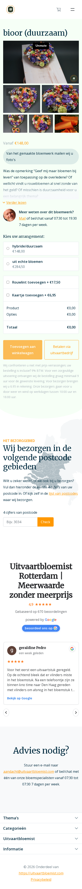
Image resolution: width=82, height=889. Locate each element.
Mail (22, 218)
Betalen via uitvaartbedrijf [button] (61, 349)
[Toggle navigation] (72, 9)
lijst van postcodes (63, 493)
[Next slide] (76, 713)
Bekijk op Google (19, 698)
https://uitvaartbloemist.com (41, 873)
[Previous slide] (6, 713)
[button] (14, 202)
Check (45, 522)
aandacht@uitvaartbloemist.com (28, 771)
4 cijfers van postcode (20, 512)
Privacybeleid (41, 879)
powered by (41, 619)
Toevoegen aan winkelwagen (23, 349)
